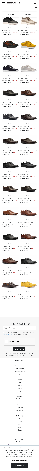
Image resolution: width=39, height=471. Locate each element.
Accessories (19, 436)
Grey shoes (24, 30)
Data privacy (19, 369)
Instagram (19, 410)
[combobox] (11, 14)
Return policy (19, 366)
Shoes (19, 430)
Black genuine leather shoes (9, 126)
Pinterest (20, 408)
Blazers (19, 424)
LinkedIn (19, 402)
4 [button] (14, 28)
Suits (19, 427)
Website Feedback (20, 371)
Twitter (19, 405)
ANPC (19, 374)
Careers (19, 388)
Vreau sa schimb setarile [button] (19, 461)
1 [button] (8, 28)
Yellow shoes (24, 54)
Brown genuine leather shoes (27, 222)
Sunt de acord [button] (19, 465)
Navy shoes (6, 78)
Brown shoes (6, 102)
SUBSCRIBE (19, 349)
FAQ (19, 391)
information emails (8, 334)
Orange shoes (7, 54)
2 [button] (10, 28)
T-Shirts (19, 421)
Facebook (19, 399)
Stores (19, 385)
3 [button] (12, 28)
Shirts (19, 418)
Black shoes (6, 30)
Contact (19, 382)
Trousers (19, 433)
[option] (10, 20)
